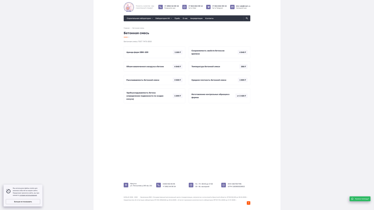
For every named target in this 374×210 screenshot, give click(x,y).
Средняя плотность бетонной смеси (208, 80)
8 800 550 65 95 (169, 184)
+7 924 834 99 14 (195, 6)
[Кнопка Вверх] (248, 203)
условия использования (28, 195)
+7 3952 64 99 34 (171, 6)
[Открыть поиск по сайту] (246, 18)
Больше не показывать (23, 202)
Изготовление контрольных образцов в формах (210, 95)
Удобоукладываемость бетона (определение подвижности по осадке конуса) (144, 96)
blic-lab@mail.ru (243, 6)
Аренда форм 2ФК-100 (137, 52)
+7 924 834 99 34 (219, 6)
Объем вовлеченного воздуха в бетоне (145, 66)
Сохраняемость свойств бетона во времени (207, 52)
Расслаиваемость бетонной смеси (142, 80)
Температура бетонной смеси (205, 66)
